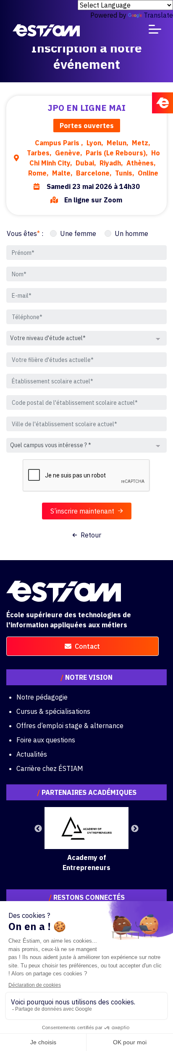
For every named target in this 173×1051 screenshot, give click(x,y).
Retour (91, 535)
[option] (86, 840)
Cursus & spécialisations (53, 711)
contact (87, 646)
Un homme (131, 233)
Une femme (78, 233)
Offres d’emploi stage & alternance (69, 725)
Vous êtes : (25, 233)
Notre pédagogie (42, 697)
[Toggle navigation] (155, 30)
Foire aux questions (45, 740)
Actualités (31, 754)
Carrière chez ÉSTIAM (49, 768)
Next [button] (135, 829)
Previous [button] (38, 829)
